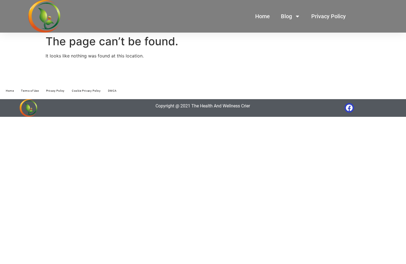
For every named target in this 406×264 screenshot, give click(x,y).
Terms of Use (30, 90)
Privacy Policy (328, 16)
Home (262, 16)
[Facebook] (349, 108)
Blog (286, 16)
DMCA (112, 90)
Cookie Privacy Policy (86, 90)
